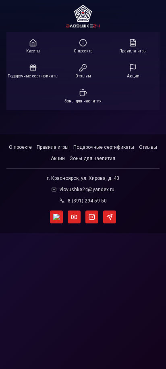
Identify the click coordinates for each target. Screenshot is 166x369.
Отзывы (148, 147)
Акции (58, 158)
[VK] (56, 217)
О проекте (20, 147)
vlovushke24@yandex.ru (87, 189)
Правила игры (52, 147)
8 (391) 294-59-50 (87, 201)
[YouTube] (74, 217)
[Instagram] (91, 217)
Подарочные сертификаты (103, 147)
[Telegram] (109, 217)
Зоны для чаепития (92, 158)
